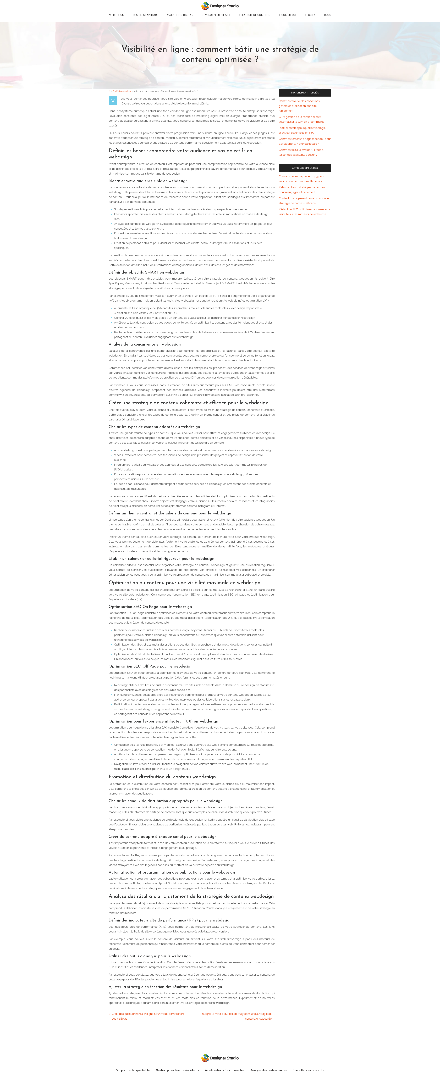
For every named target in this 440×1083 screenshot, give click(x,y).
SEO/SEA (310, 15)
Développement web (216, 15)
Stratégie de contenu (254, 15)
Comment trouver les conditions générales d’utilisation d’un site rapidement (299, 105)
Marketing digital (180, 15)
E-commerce (287, 15)
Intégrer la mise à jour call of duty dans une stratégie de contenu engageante (236, 1016)
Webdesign (116, 15)
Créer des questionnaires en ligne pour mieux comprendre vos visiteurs (148, 1016)
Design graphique (145, 15)
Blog (327, 15)
